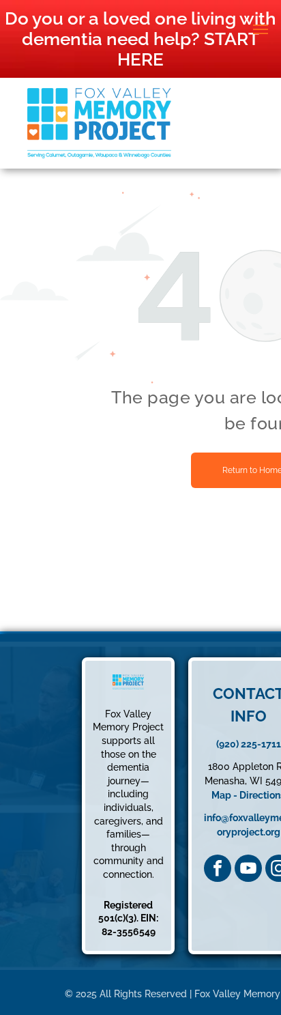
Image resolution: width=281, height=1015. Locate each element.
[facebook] (217, 868)
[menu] (260, 29)
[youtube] (248, 868)
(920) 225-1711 (248, 744)
